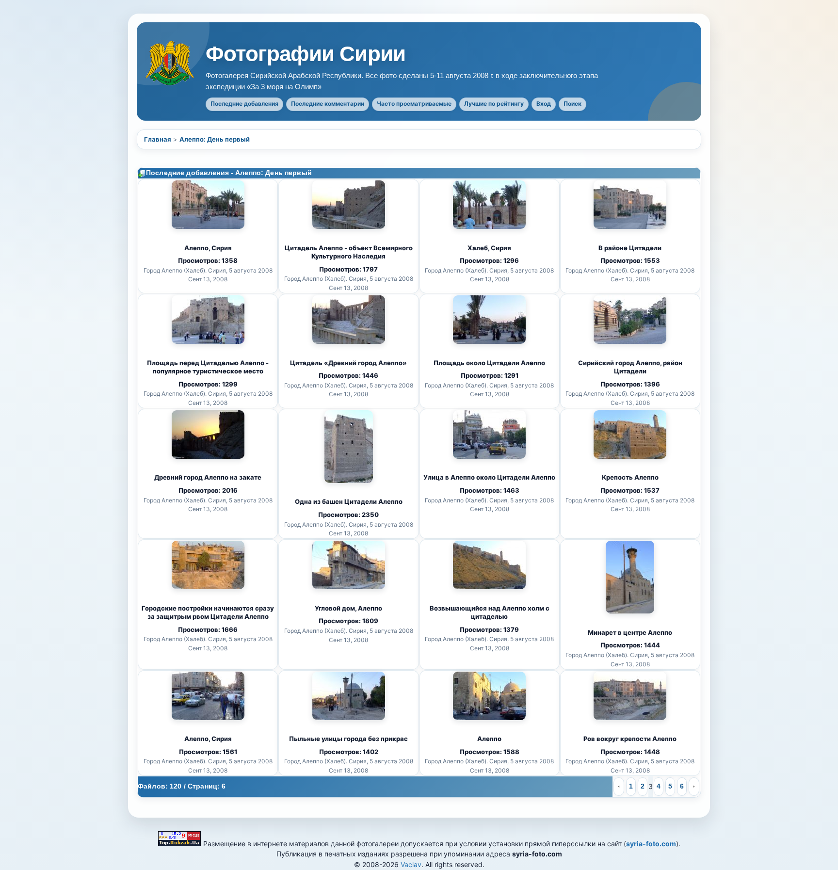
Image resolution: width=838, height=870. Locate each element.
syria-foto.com (651, 843)
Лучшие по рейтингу (494, 103)
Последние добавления (244, 103)
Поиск (572, 103)
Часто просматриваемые (414, 103)
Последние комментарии (327, 103)
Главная (157, 139)
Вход (543, 103)
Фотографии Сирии (305, 54)
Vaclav (411, 864)
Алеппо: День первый (214, 139)
